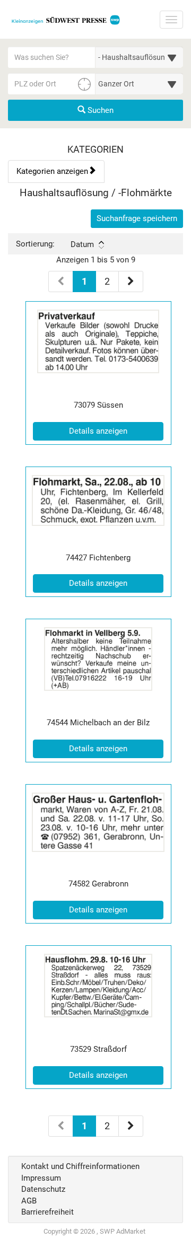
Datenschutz (43, 1189)
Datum (82, 244)
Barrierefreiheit (47, 1212)
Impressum (41, 1178)
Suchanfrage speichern (137, 218)
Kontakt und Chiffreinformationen (80, 1166)
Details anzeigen (116, 431)
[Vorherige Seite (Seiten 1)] (60, 281)
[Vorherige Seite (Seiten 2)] (60, 1126)
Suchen (99, 110)
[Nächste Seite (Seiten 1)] (130, 281)
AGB (29, 1201)
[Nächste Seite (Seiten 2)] (130, 1126)
